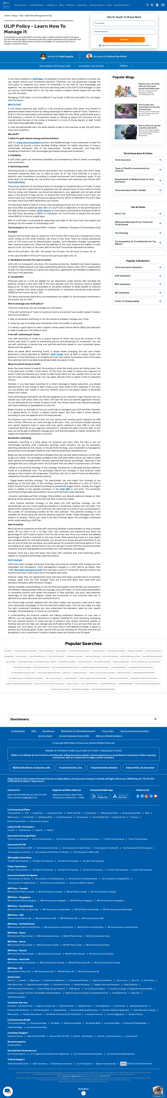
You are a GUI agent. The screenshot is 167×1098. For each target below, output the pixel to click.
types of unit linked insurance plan (19, 684)
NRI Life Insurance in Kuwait (49, 954)
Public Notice (74, 989)
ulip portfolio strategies (22, 667)
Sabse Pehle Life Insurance (140, 767)
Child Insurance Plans (109, 813)
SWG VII (50, 830)
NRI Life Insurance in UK (44, 971)
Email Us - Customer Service (109, 1036)
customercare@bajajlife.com (25, 798)
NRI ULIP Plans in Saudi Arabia (86, 909)
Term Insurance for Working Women (49, 879)
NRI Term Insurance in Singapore (110, 901)
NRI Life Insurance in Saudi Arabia (56, 909)
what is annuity (73, 684)
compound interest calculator (25, 651)
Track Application (102, 1006)
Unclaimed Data (18, 731)
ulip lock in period (123, 673)
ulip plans (8, 651)
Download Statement (139, 1006)
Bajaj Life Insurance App (106, 1064)
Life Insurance (82, 817)
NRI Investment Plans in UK (19, 971)
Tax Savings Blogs (92, 1023)
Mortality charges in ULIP (28, 570)
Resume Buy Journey (39, 821)
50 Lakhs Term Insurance (43, 861)
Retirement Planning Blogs (135, 1023)
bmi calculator (21, 656)
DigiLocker (135, 993)
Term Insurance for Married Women (82, 879)
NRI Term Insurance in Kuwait (101, 954)
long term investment (29, 142)
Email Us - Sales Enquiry (83, 1036)
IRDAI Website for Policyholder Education (78, 731)
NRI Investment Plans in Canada (21, 892)
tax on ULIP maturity (56, 656)
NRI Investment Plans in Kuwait (21, 954)
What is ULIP (14, 104)
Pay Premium (120, 1006)
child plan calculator (135, 651)
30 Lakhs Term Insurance (68, 861)
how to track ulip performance (49, 673)
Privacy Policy (108, 731)
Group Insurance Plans (131, 813)
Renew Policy (82, 5)
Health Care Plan (74, 813)
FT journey (134, 817)
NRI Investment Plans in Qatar (20, 945)
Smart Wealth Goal (100, 817)
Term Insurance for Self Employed (137, 848)
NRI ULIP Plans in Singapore (81, 901)
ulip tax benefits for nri (38, 656)
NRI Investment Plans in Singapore (22, 901)
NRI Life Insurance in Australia (52, 963)
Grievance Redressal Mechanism (84, 1010)
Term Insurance (20, 5)
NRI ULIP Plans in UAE (69, 918)
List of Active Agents (17, 1054)
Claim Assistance (66, 1006)
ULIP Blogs (55, 1023)
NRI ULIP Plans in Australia (79, 963)
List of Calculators (84, 1064)
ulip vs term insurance (54, 678)
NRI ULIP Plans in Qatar (72, 945)
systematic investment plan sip (141, 667)
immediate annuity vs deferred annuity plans (26, 678)
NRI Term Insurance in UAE (93, 918)
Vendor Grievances (82, 985)
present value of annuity (60, 689)
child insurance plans (153, 651)
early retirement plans (89, 684)
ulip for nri (66, 673)
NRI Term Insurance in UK (88, 971)
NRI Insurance (13, 817)
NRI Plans (70, 5)
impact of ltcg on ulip (121, 662)
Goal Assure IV (25, 830)
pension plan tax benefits (118, 678)
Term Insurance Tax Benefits (106, 848)
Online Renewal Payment (18, 1064)
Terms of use (121, 980)
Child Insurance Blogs (72, 1023)
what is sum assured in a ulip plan (102, 673)
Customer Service (96, 5)
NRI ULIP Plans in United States (90, 927)
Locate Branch (132, 1036)
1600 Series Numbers (16, 997)
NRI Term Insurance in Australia (107, 963)
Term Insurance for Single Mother (116, 879)
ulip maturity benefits (102, 662)
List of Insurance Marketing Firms (121, 1054)
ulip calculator (61, 651)
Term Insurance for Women (19, 879)
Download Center (119, 993)
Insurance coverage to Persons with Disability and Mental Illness (34, 993)
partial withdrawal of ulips (130, 656)
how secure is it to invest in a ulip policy (50, 684)
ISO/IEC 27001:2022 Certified (139, 1064)
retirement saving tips (80, 689)
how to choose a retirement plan (147, 684)
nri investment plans (118, 667)
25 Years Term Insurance (43, 870)
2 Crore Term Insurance (89, 839)
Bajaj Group (34, 980)
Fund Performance (121, 5)
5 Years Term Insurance (142, 870)
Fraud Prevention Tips (70, 767)
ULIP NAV (65, 489)
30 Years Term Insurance (18, 870)
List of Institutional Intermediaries (88, 1054)
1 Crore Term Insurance (137, 839)
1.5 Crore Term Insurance (113, 839)
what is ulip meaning (110, 656)
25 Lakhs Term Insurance (93, 861)
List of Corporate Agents (94, 989)
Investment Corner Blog (36, 1027)
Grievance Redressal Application (115, 1010)
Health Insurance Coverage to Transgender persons (86, 993)
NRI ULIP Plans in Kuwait (75, 954)
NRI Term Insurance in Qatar (97, 945)
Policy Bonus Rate (15, 985)
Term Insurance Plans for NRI (20, 848)
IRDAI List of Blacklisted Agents (109, 736)
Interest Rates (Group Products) (51, 989)
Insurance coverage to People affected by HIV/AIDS (131, 989)
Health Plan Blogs (15, 1027)
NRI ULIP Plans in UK (66, 971)
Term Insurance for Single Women (22, 883)
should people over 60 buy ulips (23, 673)
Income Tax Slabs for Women (82, 883)
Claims (109, 5)
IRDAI (34, 731)
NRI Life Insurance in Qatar (48, 945)
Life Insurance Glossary (78, 980)
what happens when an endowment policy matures (37, 662)
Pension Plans (90, 813)
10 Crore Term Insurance (18, 839)
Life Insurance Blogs (38, 1023)
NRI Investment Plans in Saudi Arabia (23, 909)
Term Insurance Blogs (17, 1023)
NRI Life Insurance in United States (58, 927)
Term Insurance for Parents (19, 852)
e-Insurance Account (94, 1014)
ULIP (26, 813)
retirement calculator (75, 656)
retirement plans (98, 651)
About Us (11, 980)
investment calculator (67, 662)
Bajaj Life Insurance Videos (38, 985)
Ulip (21, 16)
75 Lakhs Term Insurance (18, 861)
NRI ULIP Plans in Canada (76, 892)
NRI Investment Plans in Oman (20, 936)
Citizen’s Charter (136, 1014)
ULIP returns (44, 210)
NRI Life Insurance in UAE (45, 918)
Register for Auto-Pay (45, 1006)
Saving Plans (38, 813)
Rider (147, 813)
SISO (61, 5)
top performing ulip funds (152, 656)
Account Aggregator (115, 1014)
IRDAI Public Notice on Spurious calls (31, 767)
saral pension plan (85, 662)
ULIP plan (38, 79)
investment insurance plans (79, 651)
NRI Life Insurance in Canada (50, 892)
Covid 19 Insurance (64, 817)
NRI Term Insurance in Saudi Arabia (117, 909)
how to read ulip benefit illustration (65, 667)
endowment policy (80, 673)
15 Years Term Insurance (93, 870)
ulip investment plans (42, 667)
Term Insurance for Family (47, 848)
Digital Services (84, 1006)
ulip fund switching (92, 656)
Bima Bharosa (48, 731)
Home (7, 16)
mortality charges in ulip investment (94, 667)
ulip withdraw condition (116, 651)
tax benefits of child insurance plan (144, 678)
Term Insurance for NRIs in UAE (86, 852)
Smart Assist (149, 980)
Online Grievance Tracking (144, 1010)
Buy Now (124, 39)
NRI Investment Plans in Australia (21, 963)
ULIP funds (57, 354)
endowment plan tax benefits (144, 673)
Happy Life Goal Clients (102, 980)
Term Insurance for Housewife (52, 883)
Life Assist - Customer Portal (20, 1006)
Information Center (61, 985)
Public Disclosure (131, 985)
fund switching (16, 182)
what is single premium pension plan (93, 678)
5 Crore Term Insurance (42, 839)
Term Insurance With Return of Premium (52, 852)
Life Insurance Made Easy (54, 980)
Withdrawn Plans (45, 817)
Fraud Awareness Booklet (104, 767)
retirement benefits (125, 684)
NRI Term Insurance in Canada (103, 892)
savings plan (9, 656)
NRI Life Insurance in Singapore (53, 901)
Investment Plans (36, 5)
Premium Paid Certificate (18, 1010)
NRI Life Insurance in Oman (48, 936)
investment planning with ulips (103, 689)
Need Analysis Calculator (61, 1064)
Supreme (39, 830)
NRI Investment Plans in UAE (19, 918)
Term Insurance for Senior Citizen (76, 848)
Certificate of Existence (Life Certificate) (63, 1014)
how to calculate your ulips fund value (145, 662)
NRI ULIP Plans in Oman (72, 936)
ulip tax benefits (71, 678)
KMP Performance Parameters (20, 989)
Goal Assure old (119, 817)
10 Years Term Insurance (117, 870)
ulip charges (11, 662)
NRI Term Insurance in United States (123, 927)
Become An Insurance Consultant (135, 731)
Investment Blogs (112, 1023)
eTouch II (11, 830)
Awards (22, 980)
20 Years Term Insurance (68, 870)
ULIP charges (15, 560)
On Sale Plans (28, 817)
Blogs (14, 16)
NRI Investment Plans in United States (24, 927)
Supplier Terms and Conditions (107, 985)
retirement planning (108, 684)
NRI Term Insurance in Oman (98, 936)
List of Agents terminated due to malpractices (49, 1054)
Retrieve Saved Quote (17, 821)
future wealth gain (46, 651)
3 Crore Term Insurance (65, 839)
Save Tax (135, 980)
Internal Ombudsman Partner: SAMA (74, 736)
